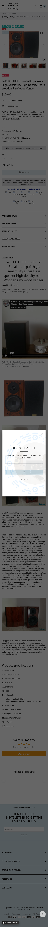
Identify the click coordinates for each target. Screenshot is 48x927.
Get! (24, 472)
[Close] (41, 434)
